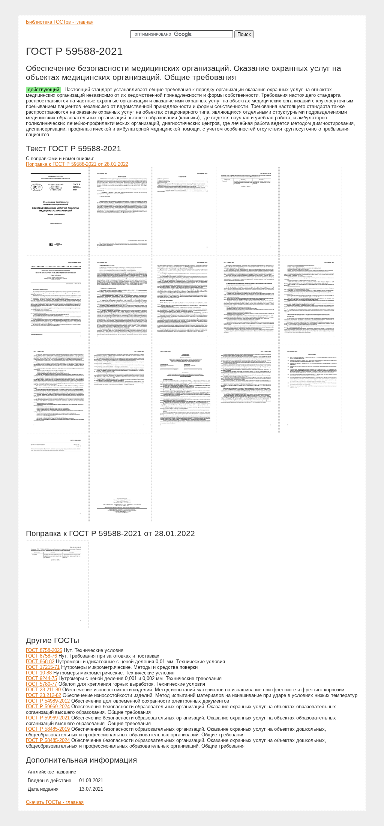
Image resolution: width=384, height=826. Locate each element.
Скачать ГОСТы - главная (55, 802)
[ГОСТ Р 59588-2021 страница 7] (121, 343)
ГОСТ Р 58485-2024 (48, 740)
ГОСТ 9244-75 (41, 678)
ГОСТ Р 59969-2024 (48, 706)
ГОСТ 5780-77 (41, 684)
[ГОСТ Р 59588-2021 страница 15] (311, 432)
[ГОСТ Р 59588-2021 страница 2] (121, 254)
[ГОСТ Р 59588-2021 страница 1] (57, 254)
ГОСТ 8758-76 (41, 656)
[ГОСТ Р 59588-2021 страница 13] (184, 432)
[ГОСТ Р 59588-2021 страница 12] (121, 432)
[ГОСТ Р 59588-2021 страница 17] (121, 521)
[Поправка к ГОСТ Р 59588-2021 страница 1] (57, 628)
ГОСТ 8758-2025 (44, 650)
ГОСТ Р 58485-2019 (48, 729)
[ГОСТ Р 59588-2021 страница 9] (247, 343)
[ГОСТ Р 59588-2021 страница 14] (247, 432)
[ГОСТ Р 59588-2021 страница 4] (247, 254)
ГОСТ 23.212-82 (43, 695)
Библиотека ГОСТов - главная (59, 22)
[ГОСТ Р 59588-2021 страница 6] (57, 343)
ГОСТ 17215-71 (43, 667)
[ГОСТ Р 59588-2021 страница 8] (184, 343)
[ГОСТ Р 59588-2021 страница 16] (57, 521)
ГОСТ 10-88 (39, 673)
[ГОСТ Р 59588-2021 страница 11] (57, 432)
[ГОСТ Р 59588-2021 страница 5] (311, 254)
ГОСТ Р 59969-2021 (48, 718)
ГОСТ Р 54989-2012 (48, 701)
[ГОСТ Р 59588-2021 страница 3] (184, 254)
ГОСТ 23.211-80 (43, 689)
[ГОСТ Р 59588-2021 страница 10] (311, 343)
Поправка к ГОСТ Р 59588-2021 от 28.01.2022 (77, 164)
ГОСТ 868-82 (40, 661)
